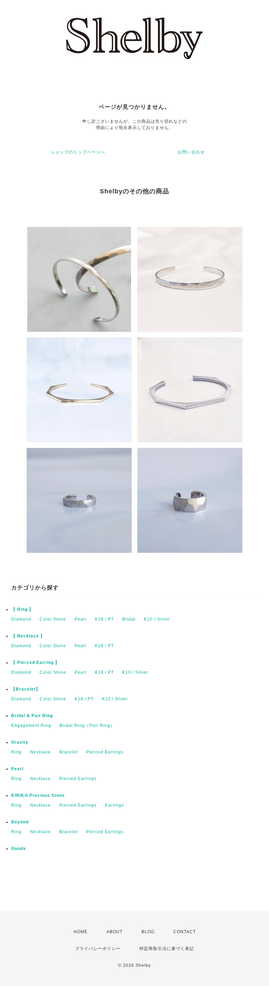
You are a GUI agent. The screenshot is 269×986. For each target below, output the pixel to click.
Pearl (81, 619)
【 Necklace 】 (28, 636)
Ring (16, 752)
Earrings (114, 805)
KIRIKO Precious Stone (38, 795)
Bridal (129, 619)
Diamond (21, 619)
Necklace (40, 752)
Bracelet (68, 752)
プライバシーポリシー (97, 948)
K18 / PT (104, 619)
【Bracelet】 (25, 689)
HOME (81, 931)
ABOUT (114, 931)
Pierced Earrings (105, 752)
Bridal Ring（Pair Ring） (87, 725)
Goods (18, 848)
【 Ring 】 (22, 609)
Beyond (20, 822)
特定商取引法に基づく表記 (166, 948)
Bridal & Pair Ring (32, 715)
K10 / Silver (157, 619)
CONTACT (184, 931)
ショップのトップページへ (77, 152)
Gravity (19, 742)
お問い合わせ (191, 152)
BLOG (148, 931)
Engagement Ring (31, 725)
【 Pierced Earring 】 (35, 662)
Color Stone (53, 619)
